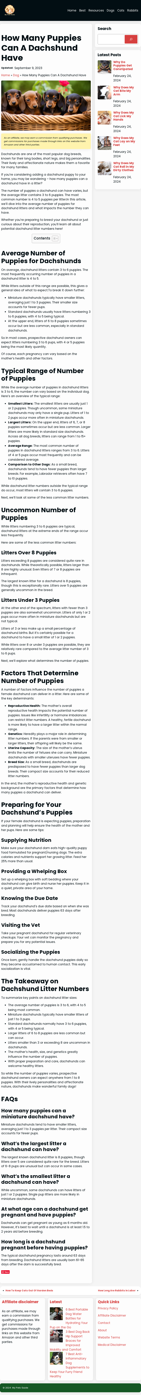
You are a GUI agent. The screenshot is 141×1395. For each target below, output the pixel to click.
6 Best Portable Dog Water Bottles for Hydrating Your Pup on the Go (69, 1318)
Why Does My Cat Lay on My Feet (124, 141)
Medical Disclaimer (112, 1345)
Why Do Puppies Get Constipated (123, 65)
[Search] (131, 39)
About (102, 1330)
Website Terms (109, 1337)
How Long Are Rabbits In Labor (116, 1290)
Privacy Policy (108, 1308)
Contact (104, 1323)
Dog (16, 75)
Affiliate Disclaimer (112, 1315)
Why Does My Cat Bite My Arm (123, 91)
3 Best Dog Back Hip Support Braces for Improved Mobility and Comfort (70, 1341)
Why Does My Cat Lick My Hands (123, 116)
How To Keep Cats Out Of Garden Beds (29, 1290)
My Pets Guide (20, 1387)
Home (5, 75)
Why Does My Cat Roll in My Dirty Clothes (123, 166)
